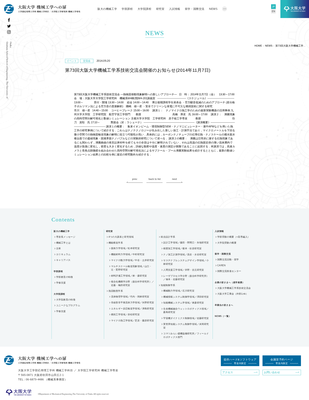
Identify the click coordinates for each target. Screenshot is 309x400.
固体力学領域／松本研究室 (125, 248)
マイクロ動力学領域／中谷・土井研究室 (132, 260)
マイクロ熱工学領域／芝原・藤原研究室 (132, 320)
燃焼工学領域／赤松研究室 (125, 314)
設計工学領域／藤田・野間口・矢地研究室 (186, 242)
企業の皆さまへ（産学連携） (230, 282)
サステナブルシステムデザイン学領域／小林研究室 (186, 262)
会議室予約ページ (281, 361)
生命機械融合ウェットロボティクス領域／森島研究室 (186, 310)
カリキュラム (63, 254)
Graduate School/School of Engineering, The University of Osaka (9, 70)
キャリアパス (63, 260)
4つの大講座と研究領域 (121, 237)
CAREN (221, 265)
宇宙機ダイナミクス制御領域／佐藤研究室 (186, 318)
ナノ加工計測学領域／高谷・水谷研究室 (184, 254)
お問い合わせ (272, 372)
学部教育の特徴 (64, 277)
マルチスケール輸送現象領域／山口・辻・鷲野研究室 (131, 268)
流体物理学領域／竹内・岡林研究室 (130, 296)
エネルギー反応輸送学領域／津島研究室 (132, 308)
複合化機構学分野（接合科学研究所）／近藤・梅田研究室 (132, 283)
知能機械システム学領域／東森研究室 (183, 302)
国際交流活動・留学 (228, 259)
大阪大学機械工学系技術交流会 (234, 288)
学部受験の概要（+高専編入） (233, 237)
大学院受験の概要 (226, 242)
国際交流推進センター (229, 271)
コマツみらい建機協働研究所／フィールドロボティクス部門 (186, 335)
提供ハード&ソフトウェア (240, 361)
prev (134, 179)
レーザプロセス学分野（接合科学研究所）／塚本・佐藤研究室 (186, 278)
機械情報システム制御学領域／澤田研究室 (186, 296)
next (174, 179)
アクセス (227, 372)
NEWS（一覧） (223, 316)
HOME (258, 45)
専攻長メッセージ (65, 237)
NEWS (213, 8)
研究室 (160, 8)
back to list (155, 179)
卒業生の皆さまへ (224, 305)
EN (273, 11)
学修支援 (61, 282)
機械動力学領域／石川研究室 (178, 290)
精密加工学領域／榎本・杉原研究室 (182, 248)
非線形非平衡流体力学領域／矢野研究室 (132, 302)
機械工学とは (63, 242)
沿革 (58, 248)
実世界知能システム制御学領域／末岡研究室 (186, 326)
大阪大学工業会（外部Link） (232, 293)
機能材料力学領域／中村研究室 (127, 254)
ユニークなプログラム (68, 305)
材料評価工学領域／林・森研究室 (129, 275)
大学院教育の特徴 (65, 299)
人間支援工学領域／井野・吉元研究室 (183, 270)
